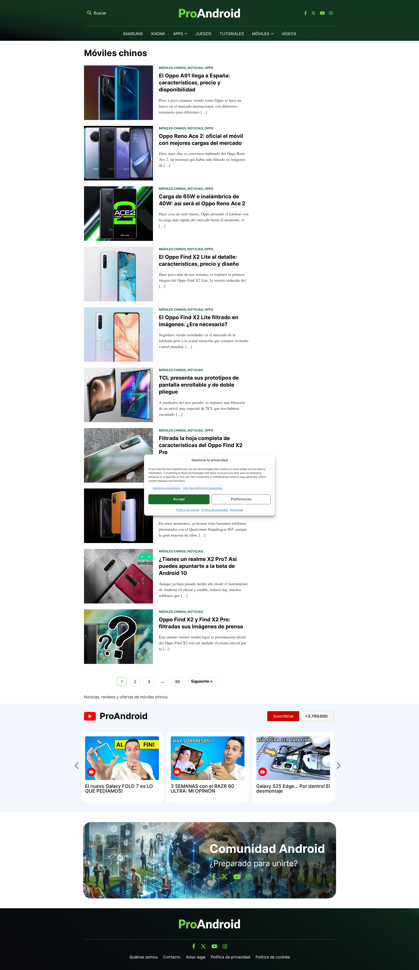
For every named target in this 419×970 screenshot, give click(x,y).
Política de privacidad (214, 509)
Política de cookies (187, 509)
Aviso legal (236, 509)
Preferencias (241, 499)
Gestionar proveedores (166, 488)
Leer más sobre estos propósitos (202, 488)
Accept (179, 499)
